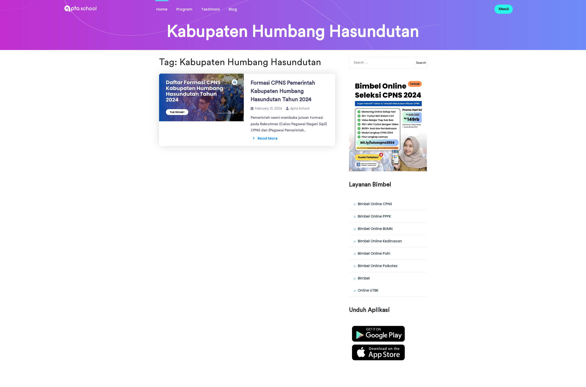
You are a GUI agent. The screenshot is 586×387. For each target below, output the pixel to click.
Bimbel (364, 278)
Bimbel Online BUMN (375, 228)
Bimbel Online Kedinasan (380, 241)
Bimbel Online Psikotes (378, 265)
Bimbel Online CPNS (375, 204)
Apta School (299, 108)
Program (184, 9)
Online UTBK (368, 290)
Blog (233, 9)
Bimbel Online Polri (374, 253)
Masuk (504, 9)
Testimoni (210, 9)
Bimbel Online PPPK (374, 216)
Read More (266, 138)
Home (161, 9)
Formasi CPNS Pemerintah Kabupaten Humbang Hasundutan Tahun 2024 (283, 91)
